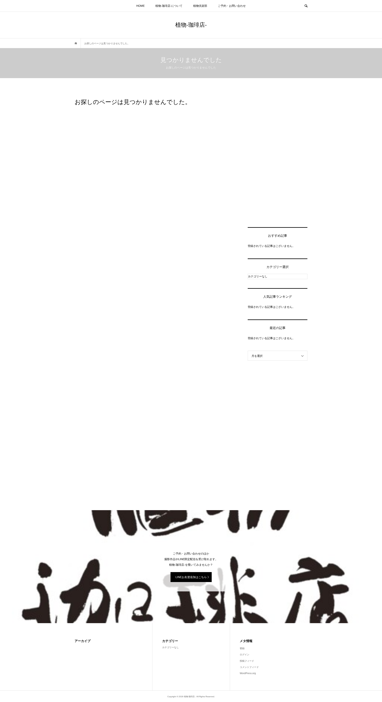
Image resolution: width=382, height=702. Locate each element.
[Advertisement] (277, 157)
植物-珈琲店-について (168, 5)
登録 (242, 648)
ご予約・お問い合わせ (232, 5)
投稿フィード (247, 661)
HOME (140, 5)
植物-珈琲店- (191, 24)
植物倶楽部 (200, 5)
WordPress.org (248, 673)
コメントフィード (249, 667)
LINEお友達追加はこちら (191, 577)
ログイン (244, 654)
